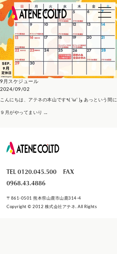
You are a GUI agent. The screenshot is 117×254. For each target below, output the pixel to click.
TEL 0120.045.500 (31, 171)
